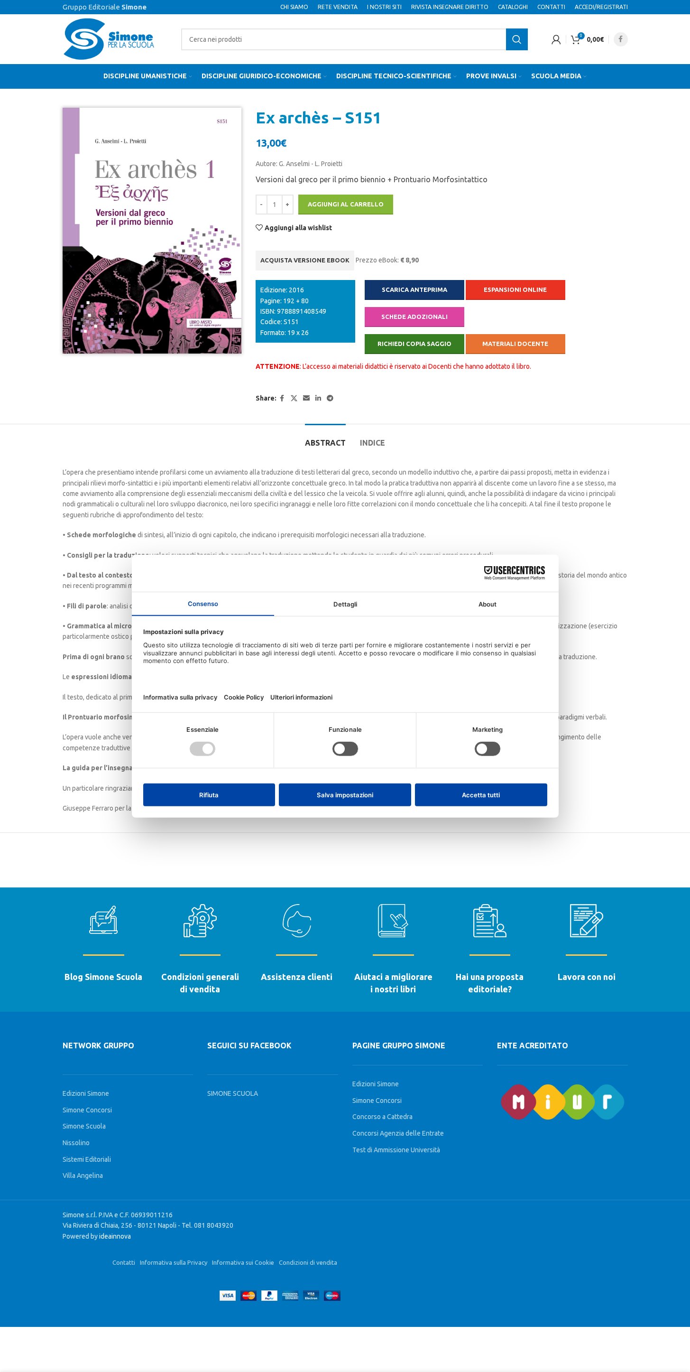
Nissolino (76, 1143)
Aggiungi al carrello (346, 204)
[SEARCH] (517, 39)
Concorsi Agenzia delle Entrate (398, 1133)
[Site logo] (110, 38)
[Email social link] (306, 398)
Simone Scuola (84, 1126)
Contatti (123, 1262)
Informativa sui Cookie (243, 1262)
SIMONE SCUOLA (232, 1093)
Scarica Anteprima (414, 289)
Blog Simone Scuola (103, 976)
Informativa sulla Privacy (173, 1262)
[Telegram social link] (330, 398)
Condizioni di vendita (308, 1262)
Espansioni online (515, 289)
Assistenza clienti (296, 976)
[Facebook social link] (621, 39)
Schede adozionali (414, 316)
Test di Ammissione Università (396, 1150)
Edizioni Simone (86, 1093)
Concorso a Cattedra (382, 1116)
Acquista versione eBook (305, 260)
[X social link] (294, 398)
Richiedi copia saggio (414, 343)
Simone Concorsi (87, 1110)
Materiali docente (515, 343)
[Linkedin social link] (318, 398)
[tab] (325, 438)
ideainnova (115, 1236)
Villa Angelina (83, 1175)
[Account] (556, 39)
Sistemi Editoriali (87, 1159)
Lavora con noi (587, 976)
